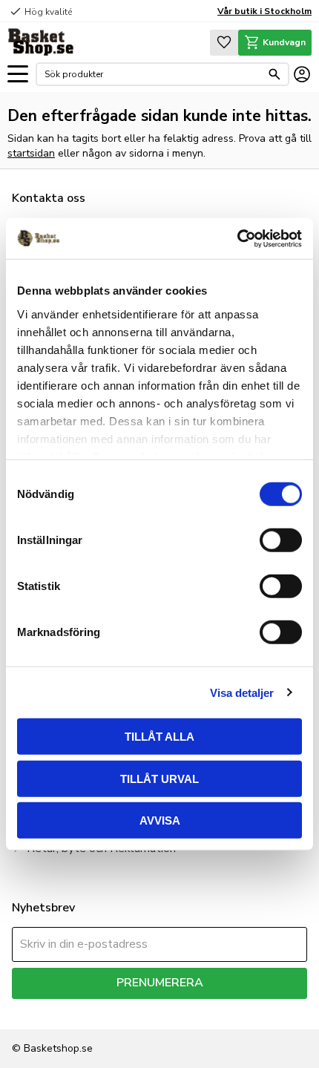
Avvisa (159, 820)
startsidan (31, 153)
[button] (17, 75)
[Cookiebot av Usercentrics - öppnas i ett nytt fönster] (237, 238)
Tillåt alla (159, 736)
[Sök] (274, 74)
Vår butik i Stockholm (264, 11)
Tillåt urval (159, 778)
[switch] (281, 540)
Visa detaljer (242, 692)
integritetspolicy (249, 1009)
